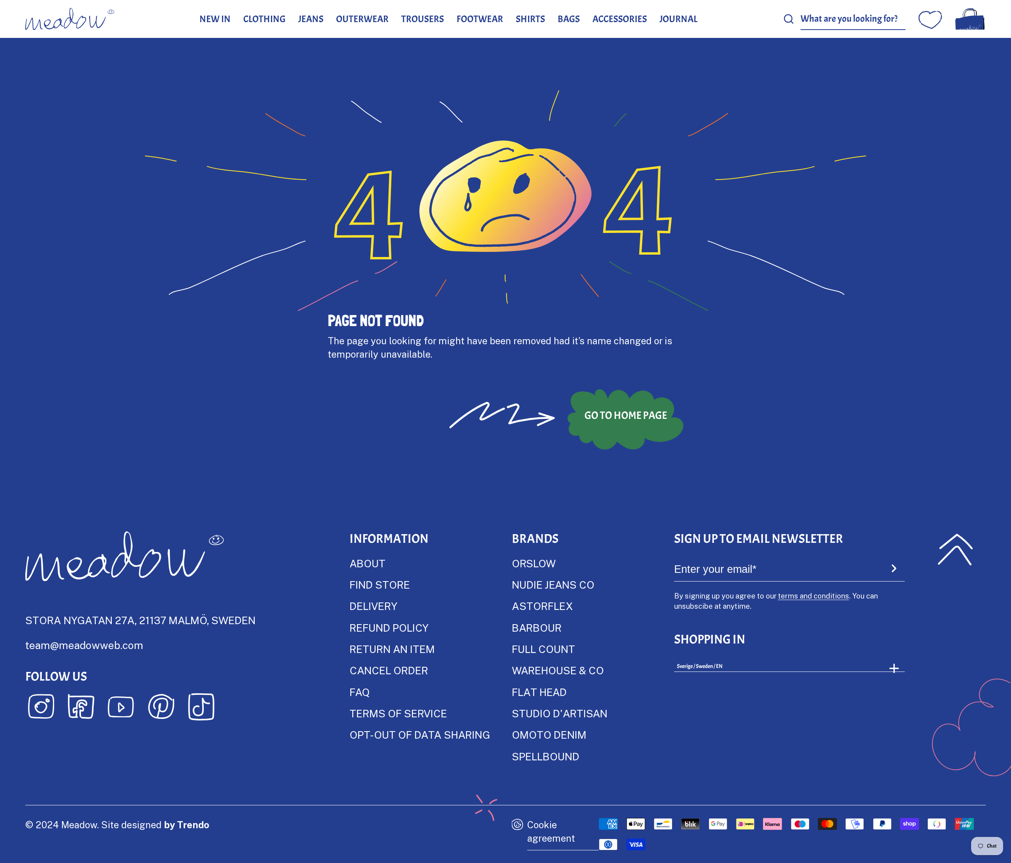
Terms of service (398, 713)
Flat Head (539, 691)
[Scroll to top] (955, 549)
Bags (569, 19)
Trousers (422, 19)
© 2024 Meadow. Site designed (117, 824)
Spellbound (545, 756)
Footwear (480, 19)
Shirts (530, 19)
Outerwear (362, 19)
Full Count (543, 648)
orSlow (534, 563)
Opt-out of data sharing (420, 734)
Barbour (537, 627)
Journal (678, 19)
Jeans (310, 19)
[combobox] (853, 19)
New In (215, 19)
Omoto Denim (549, 734)
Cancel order (389, 670)
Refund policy (389, 627)
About (367, 563)
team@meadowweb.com (84, 644)
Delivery (373, 605)
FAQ (360, 691)
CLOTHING (264, 19)
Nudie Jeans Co (553, 584)
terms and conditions (813, 595)
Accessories (619, 19)
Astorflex (542, 605)
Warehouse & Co (558, 670)
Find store (380, 584)
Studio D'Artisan (559, 713)
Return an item (392, 648)
